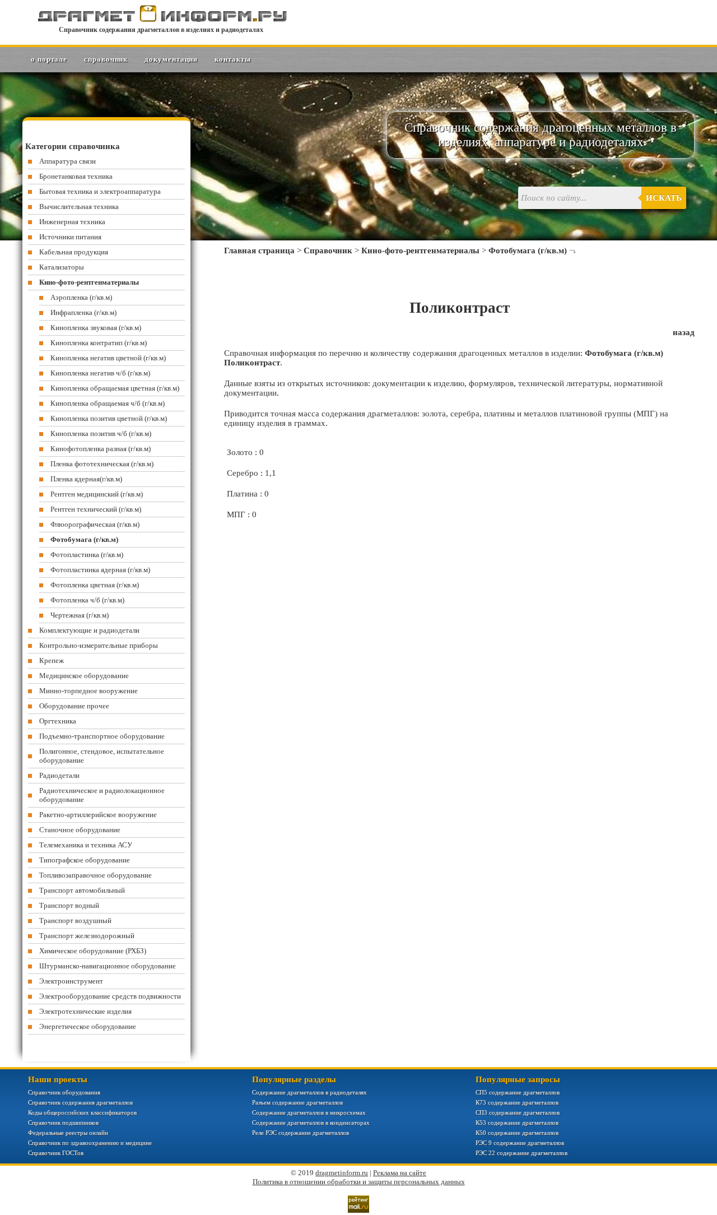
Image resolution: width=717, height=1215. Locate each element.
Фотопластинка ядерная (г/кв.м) (100, 569)
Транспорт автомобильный (82, 890)
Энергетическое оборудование (87, 1026)
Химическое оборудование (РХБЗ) (92, 951)
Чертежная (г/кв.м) (79, 615)
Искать (664, 197)
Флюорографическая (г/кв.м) (94, 524)
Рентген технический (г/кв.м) (95, 509)
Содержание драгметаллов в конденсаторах (311, 1122)
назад (684, 332)
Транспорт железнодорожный (86, 935)
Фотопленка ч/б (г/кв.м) (87, 600)
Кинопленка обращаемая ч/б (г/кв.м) (107, 403)
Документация (171, 59)
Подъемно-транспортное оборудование (102, 736)
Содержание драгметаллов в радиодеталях (309, 1092)
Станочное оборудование (79, 830)
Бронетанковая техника (76, 176)
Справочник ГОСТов (55, 1152)
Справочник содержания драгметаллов (80, 1102)
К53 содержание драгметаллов (517, 1122)
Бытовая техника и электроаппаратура (100, 191)
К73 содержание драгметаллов (517, 1102)
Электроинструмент (71, 981)
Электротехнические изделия (85, 1011)
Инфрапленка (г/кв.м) (83, 312)
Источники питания (70, 237)
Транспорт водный (69, 905)
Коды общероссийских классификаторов (82, 1112)
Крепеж (51, 660)
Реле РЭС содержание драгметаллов (300, 1132)
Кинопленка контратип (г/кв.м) (98, 342)
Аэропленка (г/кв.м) (81, 297)
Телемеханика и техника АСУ (85, 845)
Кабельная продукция (73, 252)
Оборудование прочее (74, 706)
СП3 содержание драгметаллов (518, 1112)
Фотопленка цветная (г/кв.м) (94, 585)
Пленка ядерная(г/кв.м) (86, 479)
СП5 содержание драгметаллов (518, 1092)
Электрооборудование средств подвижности (110, 996)
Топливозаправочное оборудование (95, 875)
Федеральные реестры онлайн (68, 1132)
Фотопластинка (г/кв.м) (86, 554)
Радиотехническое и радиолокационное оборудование (102, 795)
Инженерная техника (72, 221)
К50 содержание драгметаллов (517, 1132)
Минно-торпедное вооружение (88, 691)
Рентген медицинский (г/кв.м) (96, 494)
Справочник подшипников (63, 1122)
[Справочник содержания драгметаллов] (161, 20)
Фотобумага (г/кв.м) (527, 250)
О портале (49, 59)
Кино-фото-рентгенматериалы (420, 250)
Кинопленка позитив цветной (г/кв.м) (108, 418)
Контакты (232, 59)
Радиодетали (59, 775)
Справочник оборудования (64, 1092)
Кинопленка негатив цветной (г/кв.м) (108, 358)
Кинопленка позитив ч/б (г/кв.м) (100, 433)
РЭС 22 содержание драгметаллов (521, 1152)
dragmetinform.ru (341, 1172)
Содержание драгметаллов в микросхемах (309, 1112)
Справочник (106, 59)
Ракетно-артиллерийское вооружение (98, 814)
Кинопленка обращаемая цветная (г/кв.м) (114, 388)
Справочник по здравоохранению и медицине (90, 1142)
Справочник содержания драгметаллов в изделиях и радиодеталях (161, 30)
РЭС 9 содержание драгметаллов (520, 1142)
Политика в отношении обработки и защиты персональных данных (359, 1181)
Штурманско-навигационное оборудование (107, 966)
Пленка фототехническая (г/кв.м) (101, 464)
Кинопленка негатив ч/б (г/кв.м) (100, 373)
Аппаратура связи (67, 161)
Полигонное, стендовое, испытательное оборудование (101, 755)
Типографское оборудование (84, 860)
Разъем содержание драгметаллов (297, 1102)
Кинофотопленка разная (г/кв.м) (100, 448)
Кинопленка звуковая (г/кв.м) (95, 327)
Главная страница (259, 250)
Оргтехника (57, 721)
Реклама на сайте (399, 1172)
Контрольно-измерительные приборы (98, 645)
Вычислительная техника (79, 206)
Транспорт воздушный (75, 920)
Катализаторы (61, 267)
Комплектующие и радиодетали (89, 630)
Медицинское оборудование (84, 675)
